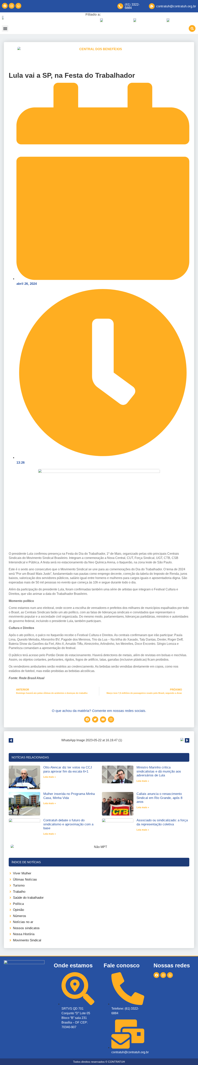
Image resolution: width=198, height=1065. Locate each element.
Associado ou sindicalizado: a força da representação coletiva (162, 822)
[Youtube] (103, 719)
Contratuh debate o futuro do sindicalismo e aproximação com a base (68, 824)
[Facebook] (5, 6)
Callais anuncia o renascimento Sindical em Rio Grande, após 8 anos (159, 798)
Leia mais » (49, 777)
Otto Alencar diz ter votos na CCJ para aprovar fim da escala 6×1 (67, 769)
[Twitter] (95, 719)
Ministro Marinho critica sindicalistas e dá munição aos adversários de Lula (159, 771)
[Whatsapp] (18, 6)
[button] (5, 28)
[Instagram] (12, 6)
